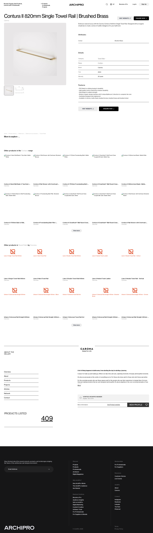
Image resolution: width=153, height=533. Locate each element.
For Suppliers (119, 467)
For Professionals (78, 512)
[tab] (9, 90)
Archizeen (76, 472)
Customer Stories (120, 476)
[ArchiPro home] (76, 5)
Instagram (118, 499)
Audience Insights (78, 500)
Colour (80, 40)
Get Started (76, 488)
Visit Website (124, 18)
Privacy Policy (119, 529)
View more (76, 230)
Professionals (15, 5)
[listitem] (5, 133)
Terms (116, 526)
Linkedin (117, 504)
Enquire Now (140, 18)
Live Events (118, 479)
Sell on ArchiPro (78, 502)
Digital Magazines (78, 474)
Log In (134, 4)
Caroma (6, 20)
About (116, 488)
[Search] (107, 4)
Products (19, 3)
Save (28, 157)
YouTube (117, 507)
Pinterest (117, 509)
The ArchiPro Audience (80, 486)
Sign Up (144, 4)
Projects (11, 3)
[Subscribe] (49, 469)
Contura (24, 151)
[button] (113, 404)
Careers (117, 490)
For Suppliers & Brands (80, 514)
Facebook (118, 502)
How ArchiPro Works (79, 483)
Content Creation (78, 507)
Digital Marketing (78, 504)
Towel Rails (22, 245)
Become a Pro (123, 4)
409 (47, 418)
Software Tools (77, 509)
